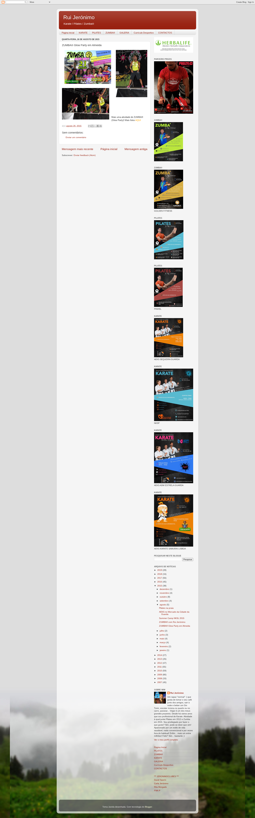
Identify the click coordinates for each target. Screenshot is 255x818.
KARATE (83, 32)
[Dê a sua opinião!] (92, 125)
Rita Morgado (160, 787)
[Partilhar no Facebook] (97, 125)
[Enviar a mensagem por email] (89, 125)
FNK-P (157, 790)
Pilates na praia (166, 608)
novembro (165, 593)
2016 (160, 582)
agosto (163, 605)
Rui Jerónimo (79, 17)
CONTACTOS (165, 32)
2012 (160, 663)
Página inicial (68, 32)
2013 (160, 659)
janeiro (163, 650)
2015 (160, 586)
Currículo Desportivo (144, 32)
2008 (160, 678)
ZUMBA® (110, 32)
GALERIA (124, 32)
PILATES (96, 32)
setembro (164, 601)
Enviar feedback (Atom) (85, 155)
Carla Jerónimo (161, 783)
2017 (160, 578)
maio (162, 639)
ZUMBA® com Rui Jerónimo (172, 622)
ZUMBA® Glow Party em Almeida (174, 626)
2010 (160, 671)
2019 (160, 570)
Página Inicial (160, 747)
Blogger (148, 807)
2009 (160, 675)
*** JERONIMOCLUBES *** (166, 776)
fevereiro (164, 646)
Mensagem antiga (136, 149)
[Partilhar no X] (95, 125)
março (163, 642)
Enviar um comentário (76, 137)
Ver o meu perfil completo (166, 740)
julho (162, 631)
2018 (160, 574)
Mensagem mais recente (77, 149)
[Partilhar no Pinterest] (100, 125)
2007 (160, 682)
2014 (160, 655)
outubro (163, 597)
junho (162, 635)
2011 (159, 667)
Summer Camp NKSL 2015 (171, 618)
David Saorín (160, 780)
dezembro (165, 589)
